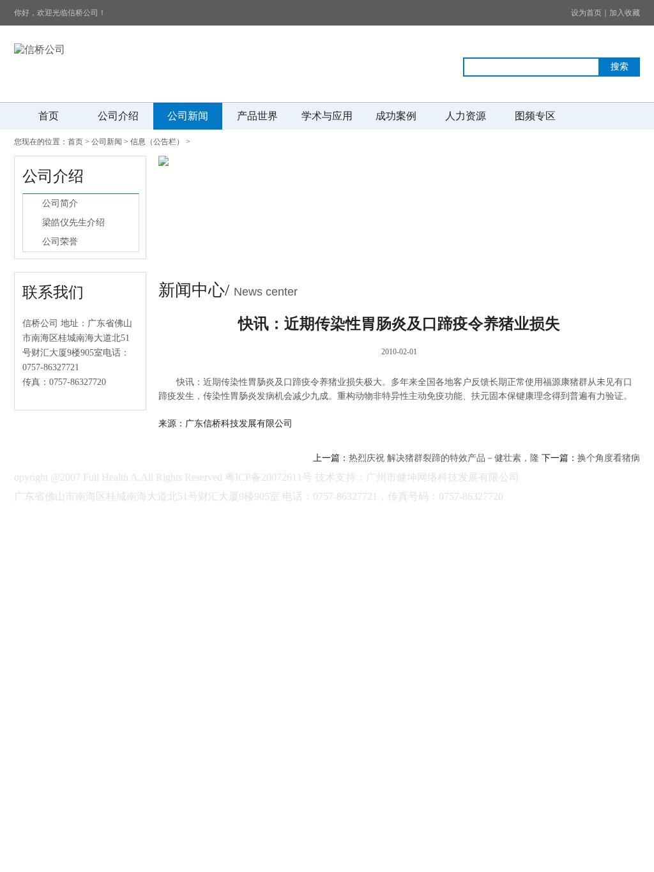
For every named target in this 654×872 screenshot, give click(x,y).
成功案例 (396, 115)
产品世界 (257, 115)
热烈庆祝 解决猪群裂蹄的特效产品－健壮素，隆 (444, 458)
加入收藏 (624, 12)
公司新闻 (187, 115)
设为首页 (586, 12)
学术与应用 (327, 115)
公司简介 (60, 203)
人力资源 (465, 115)
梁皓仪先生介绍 (73, 222)
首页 (48, 115)
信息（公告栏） (157, 141)
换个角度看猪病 (608, 458)
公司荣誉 (60, 241)
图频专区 (535, 115)
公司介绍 (118, 115)
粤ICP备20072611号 (268, 477)
